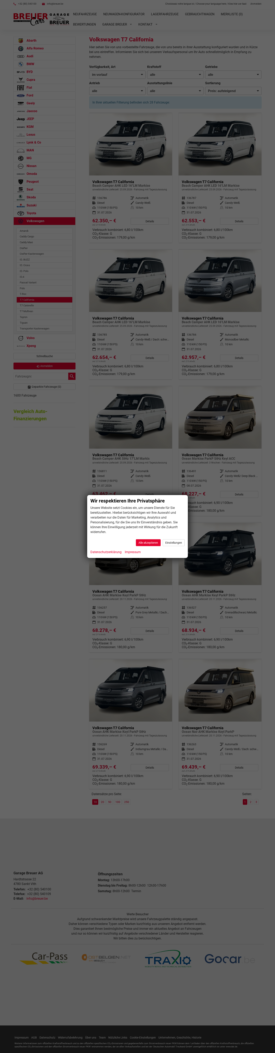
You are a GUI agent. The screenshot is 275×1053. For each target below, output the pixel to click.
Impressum (133, 552)
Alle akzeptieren (148, 542)
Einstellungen (173, 542)
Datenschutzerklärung (106, 552)
